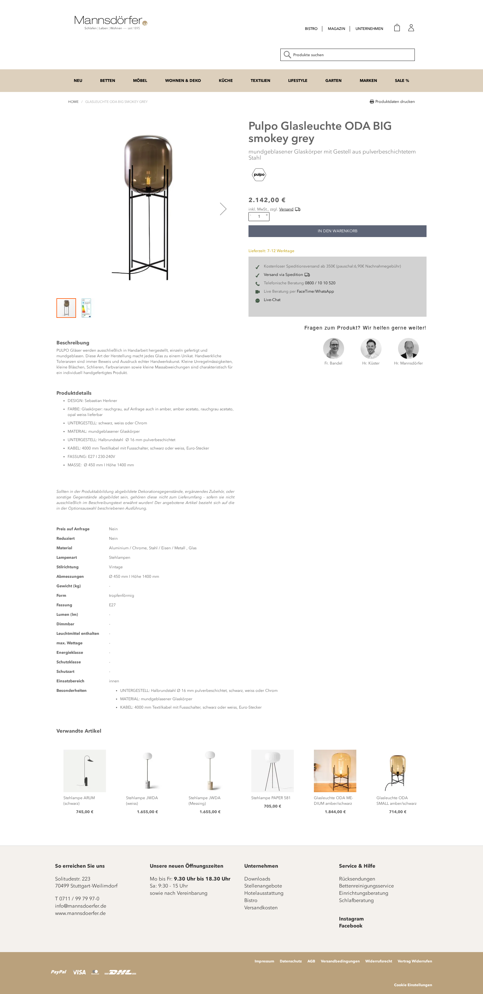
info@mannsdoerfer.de (80, 906)
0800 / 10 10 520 (320, 283)
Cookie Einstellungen (413, 985)
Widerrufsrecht (378, 961)
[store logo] (110, 22)
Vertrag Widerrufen (415, 961)
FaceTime (305, 291)
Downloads (257, 879)
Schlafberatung (356, 900)
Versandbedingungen (340, 961)
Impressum (264, 961)
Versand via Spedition (283, 274)
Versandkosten (261, 908)
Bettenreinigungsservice (366, 886)
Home (73, 102)
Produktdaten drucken (395, 101)
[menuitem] (311, 29)
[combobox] (347, 55)
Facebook (351, 926)
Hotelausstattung (263, 893)
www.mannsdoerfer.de (80, 913)
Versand (286, 209)
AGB (311, 961)
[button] (223, 209)
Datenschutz (291, 961)
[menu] (339, 29)
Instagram (351, 919)
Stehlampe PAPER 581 (271, 798)
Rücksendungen (357, 879)
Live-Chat (272, 299)
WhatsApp (324, 291)
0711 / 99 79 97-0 (79, 899)
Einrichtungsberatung (363, 893)
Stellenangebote (263, 886)
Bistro (250, 900)
